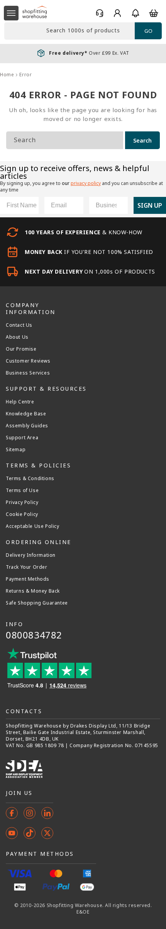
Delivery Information (31, 555)
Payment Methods (27, 579)
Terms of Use (22, 490)
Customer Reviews (28, 361)
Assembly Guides (27, 425)
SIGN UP (149, 205)
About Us (17, 337)
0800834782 (34, 634)
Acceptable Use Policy (32, 526)
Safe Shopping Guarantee (37, 603)
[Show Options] (120, 205)
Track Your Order (26, 567)
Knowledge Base (26, 414)
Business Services (28, 373)
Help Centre (20, 402)
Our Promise (21, 349)
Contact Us (19, 325)
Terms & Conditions (30, 478)
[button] (11, 13)
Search (142, 140)
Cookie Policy (22, 514)
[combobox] (69, 31)
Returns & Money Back (33, 591)
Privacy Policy (22, 502)
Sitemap (15, 449)
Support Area (22, 437)
